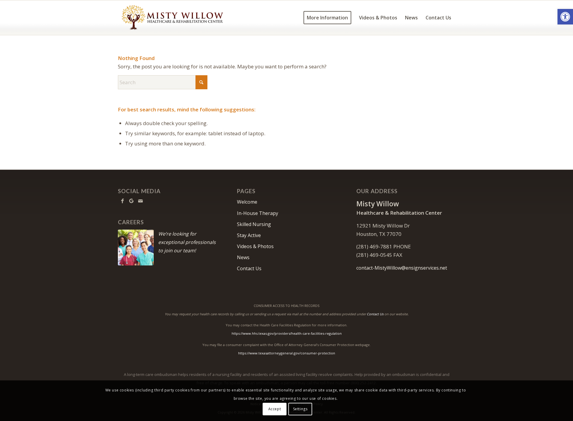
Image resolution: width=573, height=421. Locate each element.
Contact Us (249, 268)
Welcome (247, 202)
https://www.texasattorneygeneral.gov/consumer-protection (286, 353)
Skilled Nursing (254, 224)
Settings (300, 408)
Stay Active (249, 235)
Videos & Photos (255, 246)
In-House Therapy (257, 213)
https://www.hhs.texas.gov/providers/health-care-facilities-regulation (287, 333)
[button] (565, 16)
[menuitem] (327, 17)
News (243, 257)
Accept (274, 408)
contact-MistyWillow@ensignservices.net (401, 268)
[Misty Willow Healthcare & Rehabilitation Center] (172, 17)
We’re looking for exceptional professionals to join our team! (187, 242)
